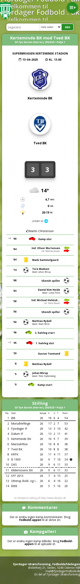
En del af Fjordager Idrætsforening (57, 574)
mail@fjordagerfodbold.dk (63, 571)
